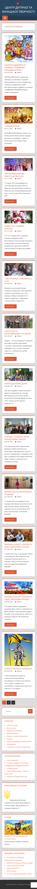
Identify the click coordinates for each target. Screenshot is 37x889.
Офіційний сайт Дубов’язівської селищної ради (16, 837)
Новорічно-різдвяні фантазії (14, 227)
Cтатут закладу (12, 725)
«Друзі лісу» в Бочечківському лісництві (17, 332)
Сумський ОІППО (13, 868)
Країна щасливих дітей (15, 383)
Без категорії (11, 728)
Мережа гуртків (12, 733)
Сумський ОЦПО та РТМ (15, 866)
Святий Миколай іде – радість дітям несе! (15, 175)
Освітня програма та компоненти (19, 741)
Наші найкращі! (12, 760)
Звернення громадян (14, 731)
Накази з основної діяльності (17, 736)
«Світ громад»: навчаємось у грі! (18, 280)
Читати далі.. (10, 98)
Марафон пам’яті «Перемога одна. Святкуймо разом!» (18, 545)
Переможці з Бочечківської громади (18, 493)
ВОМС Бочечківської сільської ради (20, 863)
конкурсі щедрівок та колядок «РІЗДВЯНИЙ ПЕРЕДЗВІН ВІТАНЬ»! (15, 67)
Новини (19, 72)
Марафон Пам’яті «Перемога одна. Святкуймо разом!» (18, 598)
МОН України (12, 871)
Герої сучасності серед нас (18, 668)
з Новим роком (12, 126)
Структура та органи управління (18, 747)
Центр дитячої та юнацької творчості (18, 9)
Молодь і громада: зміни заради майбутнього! (16, 438)
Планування (11, 744)
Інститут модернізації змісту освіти (19, 874)
